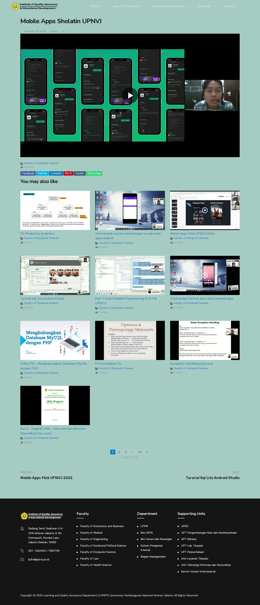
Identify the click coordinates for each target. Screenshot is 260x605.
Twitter (42, 173)
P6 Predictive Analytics (37, 233)
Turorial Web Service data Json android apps (201, 298)
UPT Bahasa (188, 539)
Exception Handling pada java (191, 363)
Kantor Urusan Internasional (198, 571)
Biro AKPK (147, 532)
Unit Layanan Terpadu (194, 558)
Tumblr (79, 173)
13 (139, 452)
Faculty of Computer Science (41, 163)
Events (229, 6)
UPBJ (184, 526)
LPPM (144, 526)
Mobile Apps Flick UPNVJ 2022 (192, 233)
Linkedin (56, 173)
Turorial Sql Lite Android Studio (42, 298)
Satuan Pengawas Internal (152, 548)
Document (205, 6)
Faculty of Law (89, 558)
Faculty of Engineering (94, 539)
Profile (95, 6)
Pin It (68, 173)
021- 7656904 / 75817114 (43, 550)
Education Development (169, 6)
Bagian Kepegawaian (153, 556)
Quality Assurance (126, 6)
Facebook (28, 173)
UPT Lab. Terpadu (192, 545)
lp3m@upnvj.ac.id (38, 559)
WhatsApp (94, 173)
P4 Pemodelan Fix (108, 363)
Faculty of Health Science (96, 565)
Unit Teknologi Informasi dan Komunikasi (206, 565)
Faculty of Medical (91, 532)
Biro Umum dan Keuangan (156, 539)
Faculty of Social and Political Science (103, 545)
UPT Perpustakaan (192, 552)
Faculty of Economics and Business (102, 526)
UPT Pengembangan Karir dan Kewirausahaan (209, 532)
